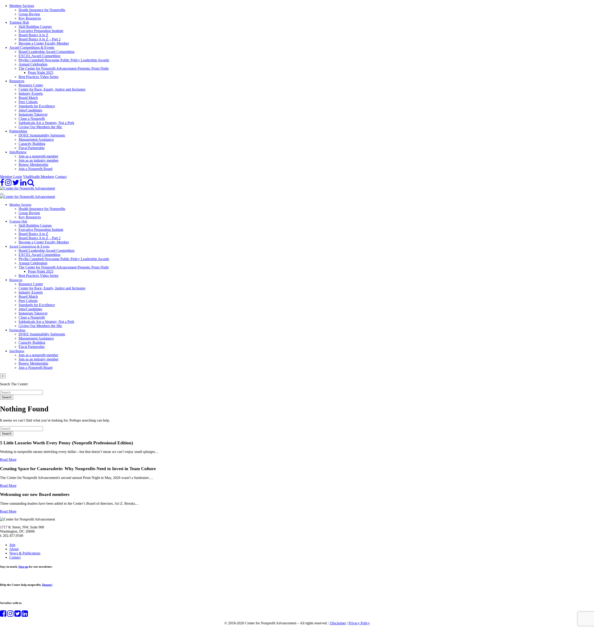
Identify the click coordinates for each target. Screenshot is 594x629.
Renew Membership (33, 165)
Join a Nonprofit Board (35, 169)
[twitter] (15, 184)
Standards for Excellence (37, 106)
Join (12, 545)
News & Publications (24, 553)
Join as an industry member (38, 160)
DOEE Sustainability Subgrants (42, 135)
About (14, 549)
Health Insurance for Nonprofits (42, 10)
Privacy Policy (359, 623)
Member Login (11, 177)
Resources (16, 81)
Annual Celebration (33, 64)
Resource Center (31, 85)
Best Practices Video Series (38, 77)
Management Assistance (36, 139)
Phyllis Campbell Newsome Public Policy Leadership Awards (64, 60)
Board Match (28, 98)
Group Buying (29, 14)
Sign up (23, 566)
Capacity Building (32, 144)
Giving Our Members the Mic (40, 127)
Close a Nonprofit (32, 119)
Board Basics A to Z (33, 35)
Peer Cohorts (28, 102)
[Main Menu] (2, 193)
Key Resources (30, 18)
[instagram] (8, 184)
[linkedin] (23, 184)
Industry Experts (31, 93)
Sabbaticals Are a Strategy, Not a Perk (46, 123)
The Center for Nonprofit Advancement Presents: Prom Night (64, 68)
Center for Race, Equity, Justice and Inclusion (52, 89)
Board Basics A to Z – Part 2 (40, 39)
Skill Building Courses (35, 27)
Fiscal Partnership (32, 148)
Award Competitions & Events (31, 47)
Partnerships (18, 131)
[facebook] (2, 184)
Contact (61, 177)
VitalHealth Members (38, 177)
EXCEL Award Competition (39, 56)
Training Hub (19, 22)
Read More (8, 460)
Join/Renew (18, 152)
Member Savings (21, 6)
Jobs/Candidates (30, 110)
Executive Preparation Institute (41, 31)
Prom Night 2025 (40, 73)
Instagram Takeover (33, 114)
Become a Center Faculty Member (44, 43)
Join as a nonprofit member (38, 156)
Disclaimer (338, 623)
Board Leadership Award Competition (46, 52)
